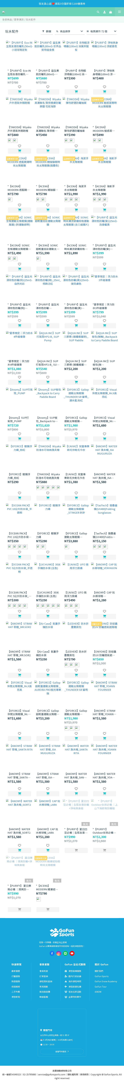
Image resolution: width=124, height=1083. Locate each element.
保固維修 (15, 986)
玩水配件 (31, 19)
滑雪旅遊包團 (75, 986)
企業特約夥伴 (75, 996)
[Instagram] (58, 953)
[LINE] (65, 953)
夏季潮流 (19, 19)
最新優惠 (15, 970)
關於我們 (99, 970)
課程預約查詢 (45, 981)
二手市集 (15, 991)
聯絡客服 (43, 996)
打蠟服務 (15, 976)
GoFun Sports (102, 976)
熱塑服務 (15, 981)
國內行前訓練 (75, 976)
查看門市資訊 (60, 1051)
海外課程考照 (75, 981)
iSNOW (98, 991)
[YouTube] (72, 953)
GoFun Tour (101, 986)
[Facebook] (52, 953)
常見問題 (43, 986)
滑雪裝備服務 (75, 970)
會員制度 (43, 970)
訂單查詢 (43, 976)
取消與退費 (44, 991)
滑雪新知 (15, 996)
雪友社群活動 (75, 991)
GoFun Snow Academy (106, 981)
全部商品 (7, 19)
